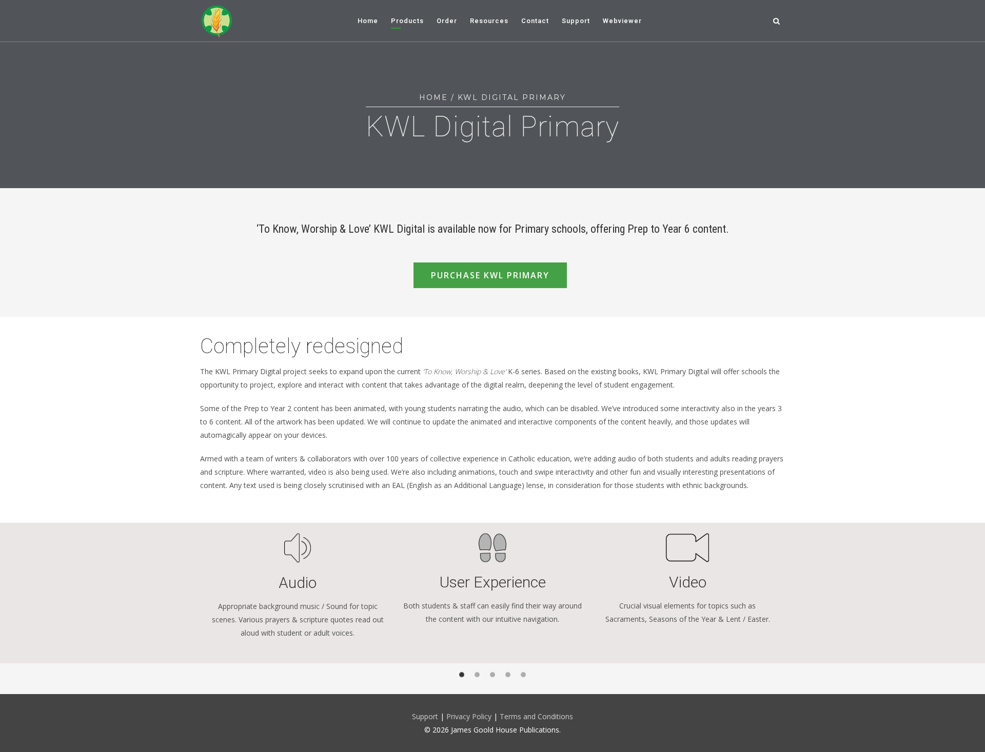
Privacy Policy (470, 716)
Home (433, 97)
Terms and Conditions (536, 716)
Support (425, 716)
